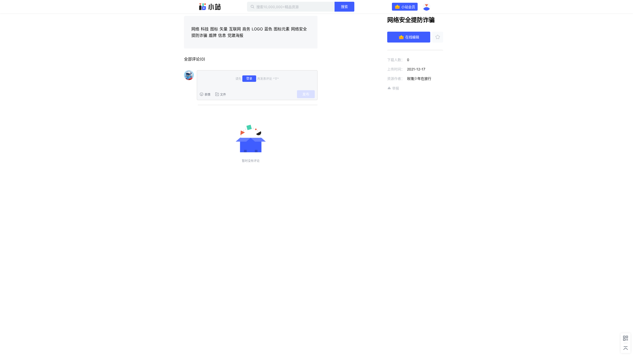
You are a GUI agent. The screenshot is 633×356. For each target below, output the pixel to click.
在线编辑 (412, 37)
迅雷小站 (210, 6)
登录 (249, 78)
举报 (395, 88)
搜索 (344, 6)
